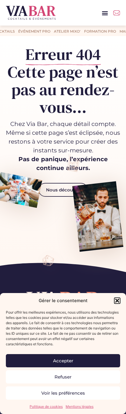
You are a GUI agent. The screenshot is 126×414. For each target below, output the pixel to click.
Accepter (63, 360)
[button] (117, 301)
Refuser (63, 377)
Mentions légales (79, 406)
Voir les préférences (63, 393)
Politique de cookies (46, 406)
